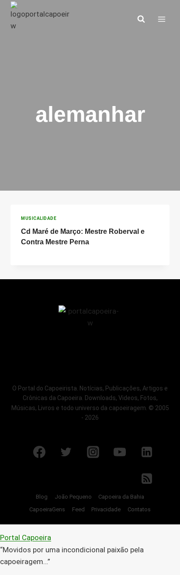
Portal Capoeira (25, 537)
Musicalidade (38, 218)
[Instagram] (93, 452)
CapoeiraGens (47, 509)
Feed (78, 509)
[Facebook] (39, 452)
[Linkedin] (147, 452)
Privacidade (106, 509)
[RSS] (147, 478)
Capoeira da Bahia (121, 496)
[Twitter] (66, 452)
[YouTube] (119, 452)
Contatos (139, 509)
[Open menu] (161, 19)
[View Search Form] (141, 19)
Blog (42, 496)
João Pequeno (73, 496)
